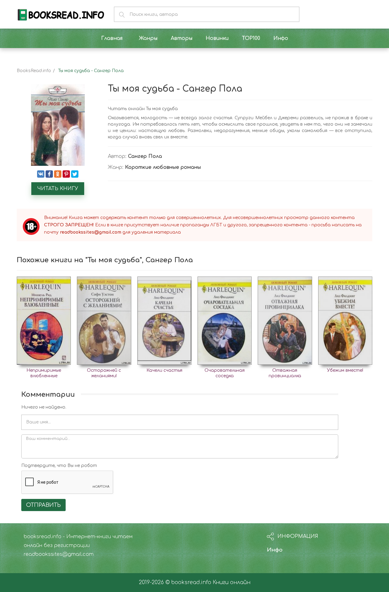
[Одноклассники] (57, 174)
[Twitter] (74, 174)
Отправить (43, 505)
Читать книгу (57, 188)
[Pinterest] (66, 174)
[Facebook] (49, 174)
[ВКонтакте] (40, 174)
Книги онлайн (231, 582)
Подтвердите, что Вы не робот (59, 465)
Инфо (275, 550)
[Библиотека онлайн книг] (61, 14)
